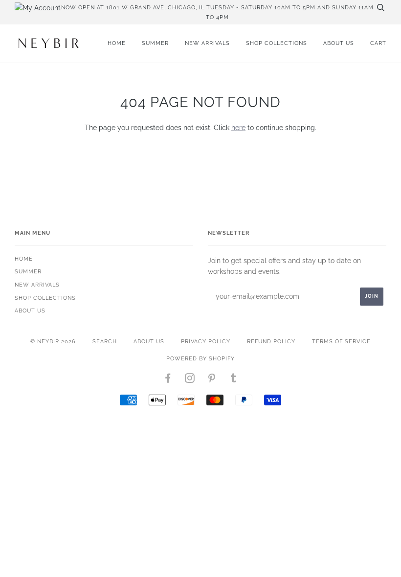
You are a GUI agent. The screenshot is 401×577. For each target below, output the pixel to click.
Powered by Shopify (200, 358)
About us (338, 43)
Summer (155, 43)
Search (104, 341)
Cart (378, 43)
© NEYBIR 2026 (53, 341)
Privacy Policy (205, 341)
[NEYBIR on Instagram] (190, 380)
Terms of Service (341, 341)
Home (117, 43)
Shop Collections (276, 43)
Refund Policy (271, 341)
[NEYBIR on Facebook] (168, 380)
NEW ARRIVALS (207, 43)
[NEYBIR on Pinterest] (212, 380)
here (238, 128)
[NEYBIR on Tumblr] (234, 380)
